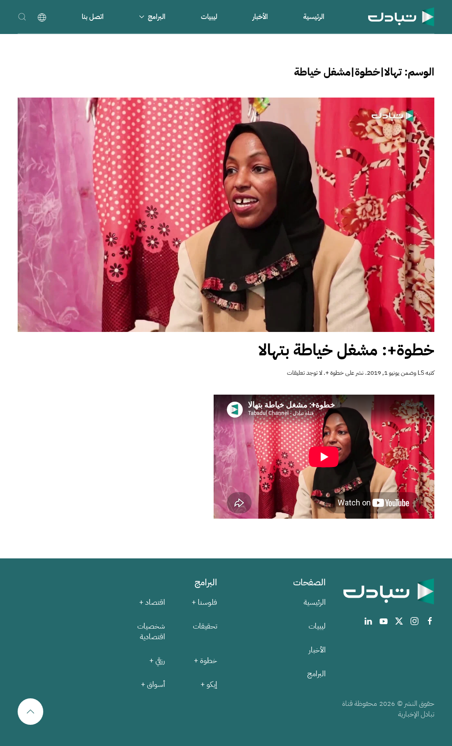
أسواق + (153, 684)
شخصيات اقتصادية (151, 631)
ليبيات (209, 16)
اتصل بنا (93, 16)
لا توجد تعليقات (304, 372)
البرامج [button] (157, 16)
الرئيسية (313, 16)
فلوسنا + (204, 602)
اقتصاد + (152, 602)
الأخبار (260, 16)
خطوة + (334, 372)
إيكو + (208, 684)
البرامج (316, 673)
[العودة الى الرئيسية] (401, 16)
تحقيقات (205, 626)
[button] (22, 16)
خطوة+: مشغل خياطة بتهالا (346, 350)
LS (421, 372)
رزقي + (157, 660)
